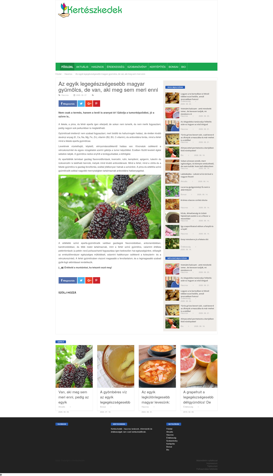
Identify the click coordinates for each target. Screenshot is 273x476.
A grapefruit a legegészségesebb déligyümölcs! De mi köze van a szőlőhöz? (198, 402)
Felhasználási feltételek (207, 468)
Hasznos (97, 67)
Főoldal (67, 67)
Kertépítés (158, 67)
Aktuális (82, 67)
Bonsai (173, 67)
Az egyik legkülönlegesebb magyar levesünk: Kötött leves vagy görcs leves (156, 402)
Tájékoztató (212, 466)
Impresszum (212, 463)
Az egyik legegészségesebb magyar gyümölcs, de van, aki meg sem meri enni (110, 74)
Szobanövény (137, 67)
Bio (183, 67)
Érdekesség (115, 67)
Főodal (58, 74)
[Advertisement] (136, 41)
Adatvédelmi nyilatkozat (207, 460)
